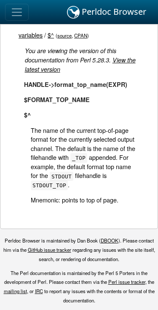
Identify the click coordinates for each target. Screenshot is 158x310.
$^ (51, 34)
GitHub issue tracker (49, 249)
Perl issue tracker (126, 281)
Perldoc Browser (113, 11)
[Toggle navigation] (17, 12)
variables (31, 34)
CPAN (80, 35)
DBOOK (109, 240)
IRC (39, 291)
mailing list (15, 291)
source (64, 35)
